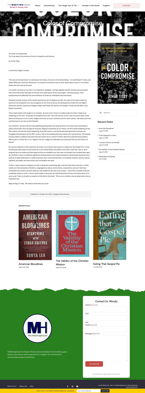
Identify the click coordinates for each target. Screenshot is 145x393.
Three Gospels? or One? (107, 135)
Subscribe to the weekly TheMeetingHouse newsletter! (55, 391)
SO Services (131, 387)
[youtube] (77, 386)
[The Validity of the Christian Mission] (72, 233)
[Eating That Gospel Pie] (109, 235)
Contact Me (94, 364)
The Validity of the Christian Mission (112, 149)
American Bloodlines (106, 128)
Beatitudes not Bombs (107, 156)
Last (86, 322)
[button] (20, 239)
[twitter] (72, 386)
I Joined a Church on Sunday (109, 142)
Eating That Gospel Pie (106, 264)
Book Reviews (65, 194)
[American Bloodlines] (35, 235)
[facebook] (68, 386)
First (87, 313)
